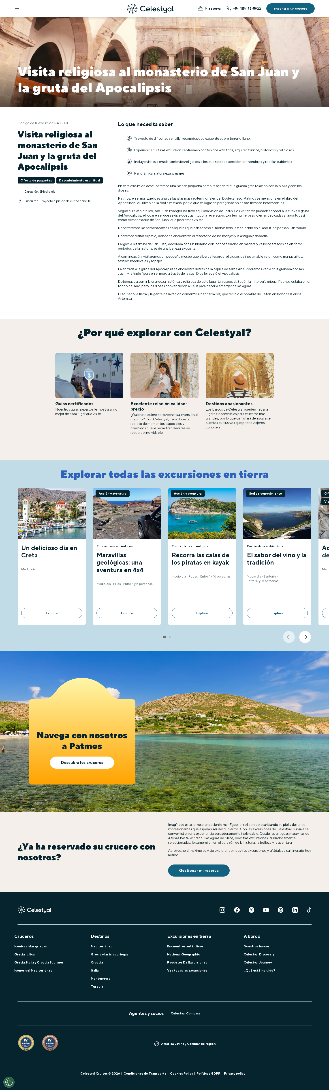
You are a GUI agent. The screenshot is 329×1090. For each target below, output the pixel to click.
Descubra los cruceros (82, 762)
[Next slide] (305, 637)
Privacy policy (234, 1073)
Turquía (97, 986)
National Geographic (183, 954)
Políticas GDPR (208, 1073)
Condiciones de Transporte (145, 1073)
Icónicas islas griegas (30, 946)
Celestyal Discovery (259, 954)
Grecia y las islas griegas (109, 954)
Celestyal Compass (185, 1013)
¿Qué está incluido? (259, 970)
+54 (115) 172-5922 (247, 8)
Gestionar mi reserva (199, 870)
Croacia (97, 962)
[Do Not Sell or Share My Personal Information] (9, 1082)
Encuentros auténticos (185, 946)
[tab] (164, 637)
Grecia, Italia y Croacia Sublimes (39, 962)
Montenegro (101, 978)
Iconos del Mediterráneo (33, 970)
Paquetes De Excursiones (187, 962)
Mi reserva (213, 8)
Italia (95, 970)
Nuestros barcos (256, 946)
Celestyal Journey (258, 962)
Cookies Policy (181, 1073)
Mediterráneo (102, 946)
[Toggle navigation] (17, 8)
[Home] (150, 9)
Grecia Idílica (24, 954)
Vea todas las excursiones (187, 970)
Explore (52, 613)
